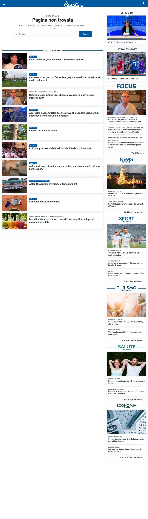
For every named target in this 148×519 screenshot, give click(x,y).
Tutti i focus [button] (136, 153)
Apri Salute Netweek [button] (132, 399)
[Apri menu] (4, 4)
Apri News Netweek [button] (133, 212)
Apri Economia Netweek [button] (131, 457)
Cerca (85, 34)
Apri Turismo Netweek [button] (132, 340)
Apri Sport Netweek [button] (133, 281)
